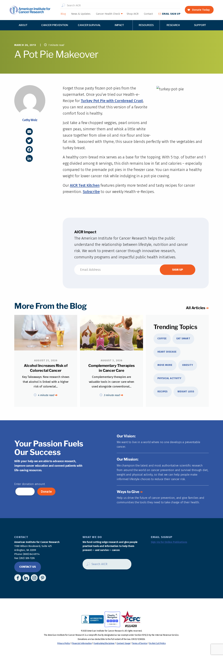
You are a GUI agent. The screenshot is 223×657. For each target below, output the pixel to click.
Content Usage (123, 643)
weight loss (186, 391)
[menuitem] (63, 13)
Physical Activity (169, 378)
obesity (187, 365)
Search (63, 5)
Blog (63, 13)
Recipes (162, 391)
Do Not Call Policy (157, 643)
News (80, 13)
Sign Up (171, 13)
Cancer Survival (89, 25)
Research (173, 25)
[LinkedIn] (29, 158)
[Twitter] (29, 140)
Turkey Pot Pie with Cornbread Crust (112, 100)
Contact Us (27, 567)
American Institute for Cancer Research (30, 10)
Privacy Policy (63, 643)
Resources (146, 25)
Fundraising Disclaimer (104, 643)
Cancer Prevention (54, 25)
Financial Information (82, 643)
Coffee (162, 338)
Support (200, 25)
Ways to (128, 492)
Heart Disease (166, 351)
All (195, 308)
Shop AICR (133, 13)
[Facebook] (29, 149)
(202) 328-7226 (27, 558)
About (23, 25)
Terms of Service (139, 643)
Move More (164, 365)
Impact (119, 25)
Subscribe (91, 191)
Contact (148, 13)
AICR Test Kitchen (84, 185)
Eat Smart (183, 338)
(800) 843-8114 (31, 554)
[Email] (29, 131)
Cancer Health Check (108, 13)
